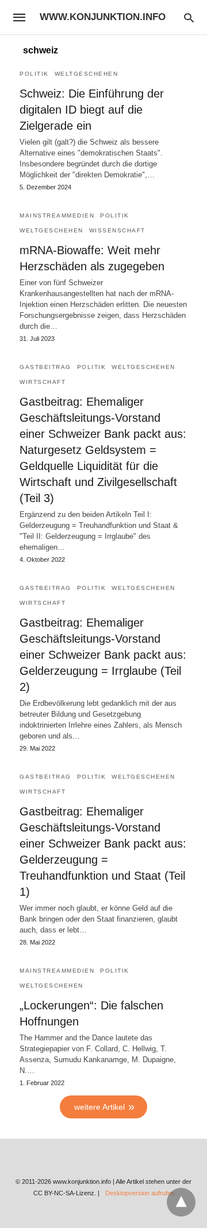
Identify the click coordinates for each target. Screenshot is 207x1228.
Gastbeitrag (45, 367)
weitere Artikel (99, 1107)
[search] (188, 17)
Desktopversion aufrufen (139, 1193)
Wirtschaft (43, 382)
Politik (34, 74)
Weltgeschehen (86, 74)
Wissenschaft (117, 230)
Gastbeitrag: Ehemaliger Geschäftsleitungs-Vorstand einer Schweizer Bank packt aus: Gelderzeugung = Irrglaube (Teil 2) (103, 654)
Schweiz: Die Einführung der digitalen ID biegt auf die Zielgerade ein (92, 109)
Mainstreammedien (57, 215)
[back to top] (181, 1202)
